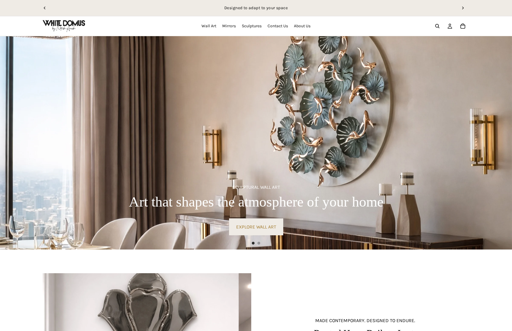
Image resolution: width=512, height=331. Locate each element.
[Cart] (462, 26)
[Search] (437, 26)
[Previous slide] (44, 8)
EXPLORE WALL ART (256, 227)
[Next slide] (462, 8)
